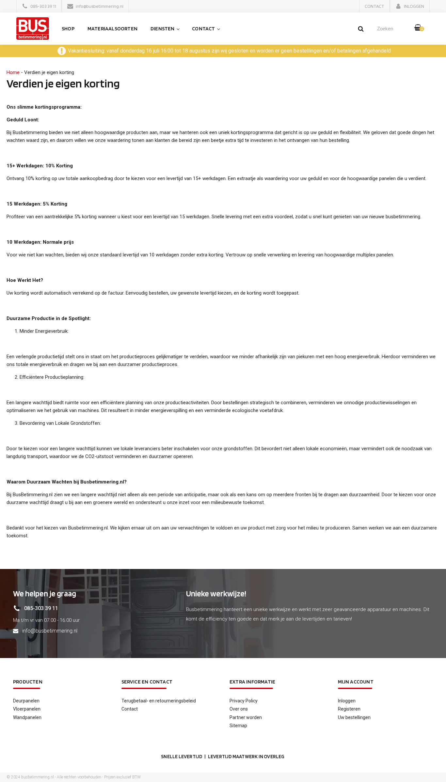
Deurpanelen (26, 700)
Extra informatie (252, 682)
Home (13, 72)
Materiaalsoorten (112, 28)
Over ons (239, 709)
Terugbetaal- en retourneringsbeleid (158, 700)
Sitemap (238, 725)
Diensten (163, 28)
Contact (203, 28)
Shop (68, 28)
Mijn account (356, 682)
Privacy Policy (244, 700)
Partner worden (246, 717)
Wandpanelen (27, 717)
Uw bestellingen (354, 717)
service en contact (147, 682)
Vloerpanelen (26, 709)
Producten (27, 682)
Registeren (349, 709)
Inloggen (347, 700)
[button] (39, 6)
